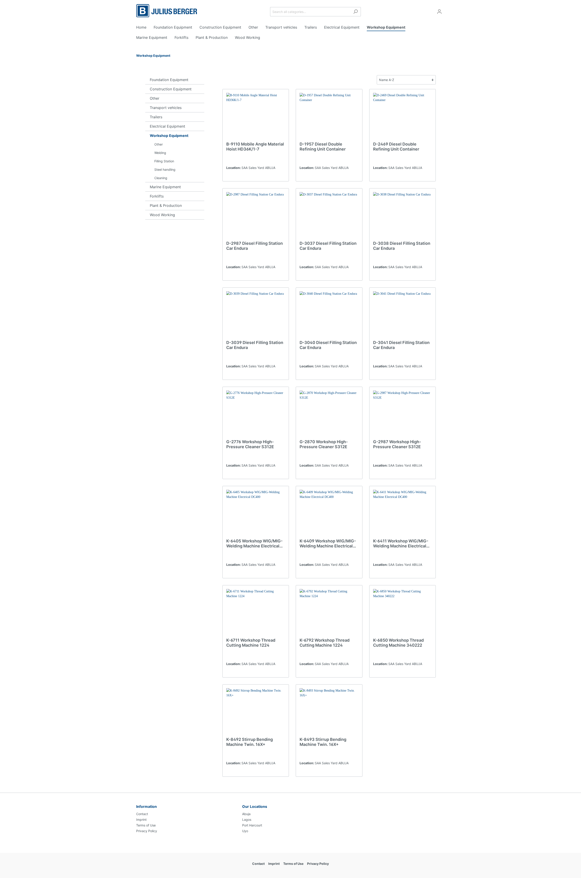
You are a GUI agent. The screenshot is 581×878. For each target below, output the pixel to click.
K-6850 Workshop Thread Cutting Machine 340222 (398, 643)
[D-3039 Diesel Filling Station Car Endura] (255, 314)
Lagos (246, 819)
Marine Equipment (165, 187)
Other (154, 98)
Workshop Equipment (169, 135)
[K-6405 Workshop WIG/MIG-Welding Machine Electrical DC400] (255, 512)
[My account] (439, 11)
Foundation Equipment (169, 79)
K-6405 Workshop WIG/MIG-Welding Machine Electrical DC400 (254, 544)
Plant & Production (166, 205)
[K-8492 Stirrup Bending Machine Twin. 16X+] (255, 711)
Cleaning (160, 178)
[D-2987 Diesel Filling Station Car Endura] (255, 214)
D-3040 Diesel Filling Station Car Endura (328, 345)
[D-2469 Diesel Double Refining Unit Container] (402, 115)
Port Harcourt (252, 825)
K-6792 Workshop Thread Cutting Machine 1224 (325, 643)
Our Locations (254, 806)
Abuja (246, 814)
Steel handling (164, 169)
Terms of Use (146, 825)
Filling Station (164, 161)
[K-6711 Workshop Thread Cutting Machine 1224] (255, 611)
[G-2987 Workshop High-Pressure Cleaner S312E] (402, 413)
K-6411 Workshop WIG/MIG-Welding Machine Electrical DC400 (400, 544)
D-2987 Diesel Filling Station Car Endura (254, 246)
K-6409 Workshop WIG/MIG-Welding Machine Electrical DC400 (328, 544)
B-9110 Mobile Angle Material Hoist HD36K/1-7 (255, 146)
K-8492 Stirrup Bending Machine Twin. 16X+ (249, 742)
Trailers (156, 117)
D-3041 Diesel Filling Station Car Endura (401, 345)
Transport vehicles (166, 107)
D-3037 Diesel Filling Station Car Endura (328, 246)
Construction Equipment (171, 89)
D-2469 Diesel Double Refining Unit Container (396, 146)
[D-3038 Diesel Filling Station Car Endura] (402, 214)
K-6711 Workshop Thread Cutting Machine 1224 (250, 643)
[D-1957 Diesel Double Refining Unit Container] (329, 115)
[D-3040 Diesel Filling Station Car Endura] (329, 314)
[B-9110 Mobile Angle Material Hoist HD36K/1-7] (255, 115)
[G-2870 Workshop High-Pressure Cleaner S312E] (329, 413)
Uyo (245, 831)
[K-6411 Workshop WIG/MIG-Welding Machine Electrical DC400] (402, 512)
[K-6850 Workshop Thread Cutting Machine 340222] (402, 611)
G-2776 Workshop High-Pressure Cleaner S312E (250, 444)
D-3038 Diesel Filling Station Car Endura (401, 246)
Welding (160, 153)
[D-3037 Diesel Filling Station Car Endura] (329, 214)
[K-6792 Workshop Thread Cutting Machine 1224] (329, 611)
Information (146, 806)
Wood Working (162, 215)
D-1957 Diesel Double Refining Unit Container (323, 146)
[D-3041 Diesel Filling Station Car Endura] (402, 314)
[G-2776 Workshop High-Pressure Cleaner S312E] (255, 413)
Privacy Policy (146, 831)
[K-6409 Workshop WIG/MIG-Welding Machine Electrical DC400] (329, 512)
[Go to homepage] (166, 10)
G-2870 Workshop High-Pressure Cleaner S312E (324, 444)
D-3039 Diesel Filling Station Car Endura (254, 345)
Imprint (141, 819)
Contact (142, 814)
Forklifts (157, 196)
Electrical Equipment (167, 126)
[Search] (355, 11)
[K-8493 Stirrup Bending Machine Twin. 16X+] (329, 711)
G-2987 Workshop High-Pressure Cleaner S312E (397, 444)
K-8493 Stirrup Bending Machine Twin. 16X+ (323, 742)
